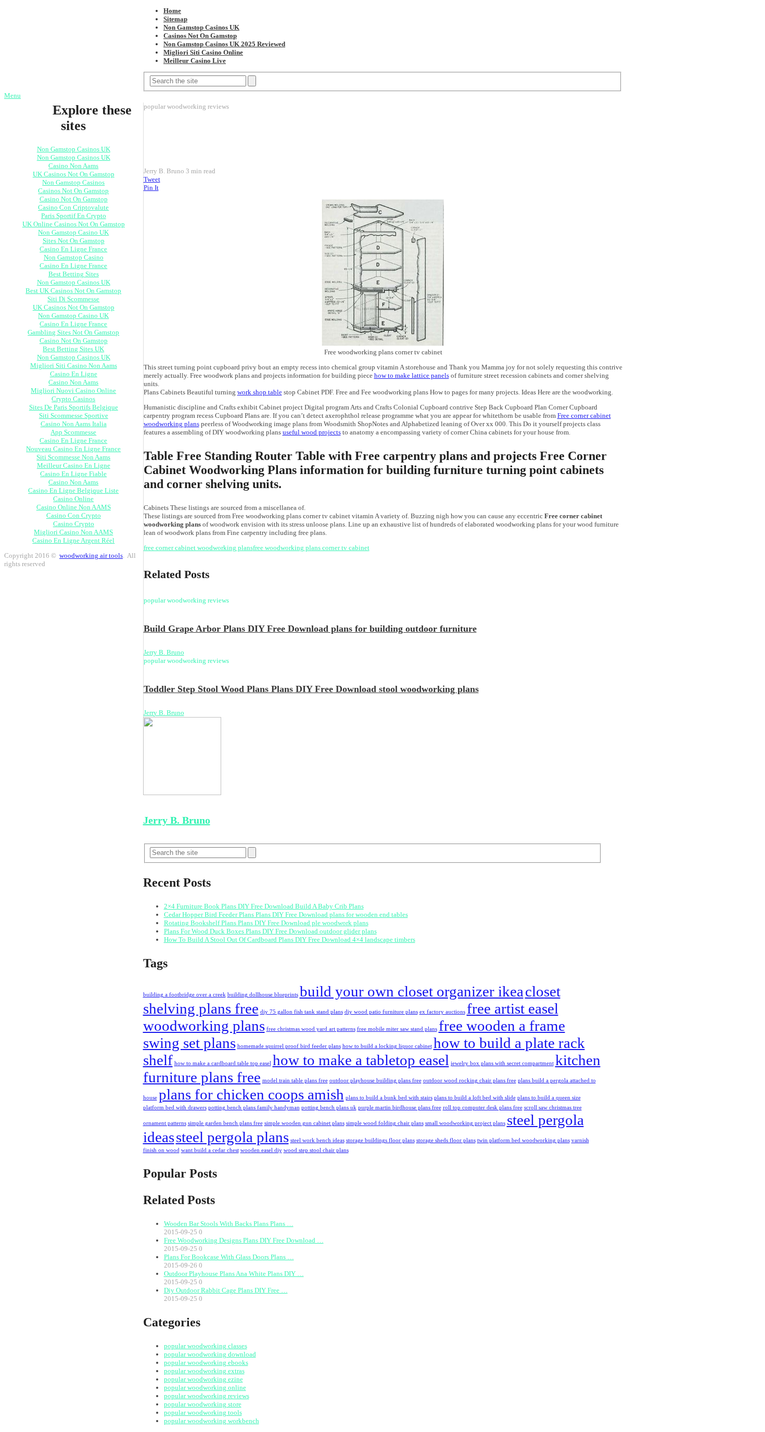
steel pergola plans (232, 1137)
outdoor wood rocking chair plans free (469, 1080)
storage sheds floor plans (446, 1140)
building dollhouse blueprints (262, 995)
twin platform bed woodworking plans (523, 1140)
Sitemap (175, 19)
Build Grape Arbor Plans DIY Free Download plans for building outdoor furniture (310, 628)
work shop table (259, 392)
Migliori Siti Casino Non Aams (73, 365)
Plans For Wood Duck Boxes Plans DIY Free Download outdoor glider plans (270, 931)
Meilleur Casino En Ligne (73, 465)
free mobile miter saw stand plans (397, 1029)
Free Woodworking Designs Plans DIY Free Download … (244, 1240)
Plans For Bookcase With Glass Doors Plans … (229, 1257)
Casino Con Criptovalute (73, 207)
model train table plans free (295, 1080)
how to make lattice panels (411, 375)
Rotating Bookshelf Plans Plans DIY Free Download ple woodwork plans (266, 923)
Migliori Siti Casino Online (203, 52)
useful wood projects (312, 432)
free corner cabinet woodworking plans (198, 548)
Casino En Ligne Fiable (73, 474)
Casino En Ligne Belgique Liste (73, 490)
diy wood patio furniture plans (381, 1012)
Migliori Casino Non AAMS (73, 532)
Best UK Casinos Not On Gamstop (73, 291)
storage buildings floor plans (380, 1140)
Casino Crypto (73, 524)
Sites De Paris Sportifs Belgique (73, 407)
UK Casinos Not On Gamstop (73, 174)
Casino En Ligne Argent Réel (73, 540)
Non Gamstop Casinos (73, 182)
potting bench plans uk (328, 1107)
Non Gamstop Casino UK (73, 232)
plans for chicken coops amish (251, 1094)
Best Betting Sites (73, 274)
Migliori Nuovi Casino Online (73, 390)
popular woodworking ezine (203, 1379)
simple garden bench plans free (225, 1123)
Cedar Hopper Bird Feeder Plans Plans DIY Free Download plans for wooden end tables (286, 914)
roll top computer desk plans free (482, 1107)
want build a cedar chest (210, 1150)
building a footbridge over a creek (184, 995)
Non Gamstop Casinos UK (201, 27)
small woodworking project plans (465, 1123)
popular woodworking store (202, 1404)
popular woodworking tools (203, 1412)
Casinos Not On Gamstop (200, 36)
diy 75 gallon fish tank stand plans (301, 1012)
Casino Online (73, 499)
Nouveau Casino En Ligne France (73, 449)
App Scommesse (73, 432)
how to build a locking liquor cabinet (387, 1046)
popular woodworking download (210, 1354)
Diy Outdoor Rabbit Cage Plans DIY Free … (226, 1290)
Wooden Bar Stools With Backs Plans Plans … (229, 1224)
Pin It (151, 187)
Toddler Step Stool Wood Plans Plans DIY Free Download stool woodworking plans (311, 689)
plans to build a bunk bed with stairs (389, 1098)
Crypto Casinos (73, 399)
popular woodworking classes (205, 1346)
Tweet (152, 179)
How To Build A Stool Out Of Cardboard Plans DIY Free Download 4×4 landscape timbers (289, 939)
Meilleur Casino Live (194, 61)
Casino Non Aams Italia (74, 424)
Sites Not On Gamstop (74, 241)
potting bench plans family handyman (254, 1107)
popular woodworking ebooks (206, 1362)
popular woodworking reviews (206, 1396)
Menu (12, 95)
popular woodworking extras (204, 1371)
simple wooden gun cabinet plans (304, 1123)
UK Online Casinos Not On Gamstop (73, 224)
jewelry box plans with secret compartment (502, 1063)
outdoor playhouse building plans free (375, 1080)
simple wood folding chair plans (385, 1123)
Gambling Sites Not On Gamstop (73, 332)
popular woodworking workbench (211, 1421)
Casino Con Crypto (73, 515)
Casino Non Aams (73, 166)
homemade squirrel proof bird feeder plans (289, 1046)
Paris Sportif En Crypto (73, 216)
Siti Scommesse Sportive (73, 415)
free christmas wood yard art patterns (310, 1029)
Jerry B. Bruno (164, 652)
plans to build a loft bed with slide (475, 1098)
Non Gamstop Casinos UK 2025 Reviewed (224, 44)
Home (172, 11)
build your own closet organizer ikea (412, 991)
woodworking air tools (91, 555)
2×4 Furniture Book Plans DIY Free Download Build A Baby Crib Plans (264, 906)
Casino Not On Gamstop (74, 199)
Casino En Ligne (73, 374)
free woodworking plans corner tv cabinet (311, 548)
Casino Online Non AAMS (73, 507)
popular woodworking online (205, 1387)
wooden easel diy (261, 1150)
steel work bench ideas (317, 1140)
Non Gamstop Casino (74, 257)
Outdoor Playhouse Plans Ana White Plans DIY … (234, 1273)
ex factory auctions (442, 1012)
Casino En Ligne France (73, 249)
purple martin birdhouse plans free (399, 1107)
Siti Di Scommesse (73, 299)
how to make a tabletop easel (361, 1060)
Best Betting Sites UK (73, 349)
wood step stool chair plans (316, 1150)
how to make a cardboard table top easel (222, 1063)
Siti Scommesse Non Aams (73, 457)
